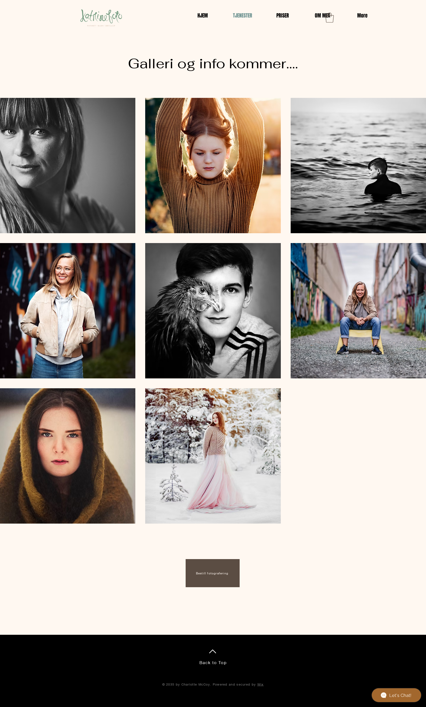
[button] (329, 17)
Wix (260, 684)
